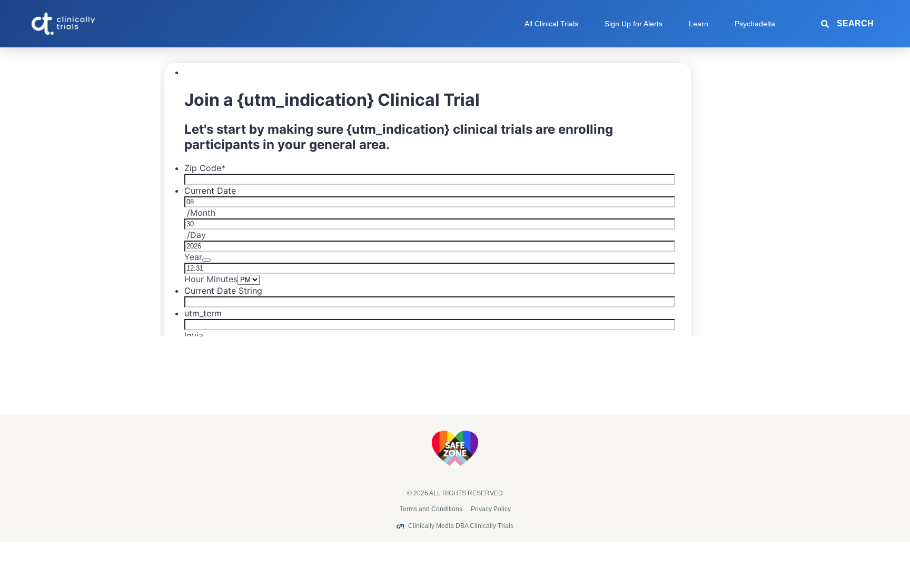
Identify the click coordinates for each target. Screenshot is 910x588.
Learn (698, 23)
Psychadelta (755, 23)
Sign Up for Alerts (633, 23)
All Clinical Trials (551, 23)
